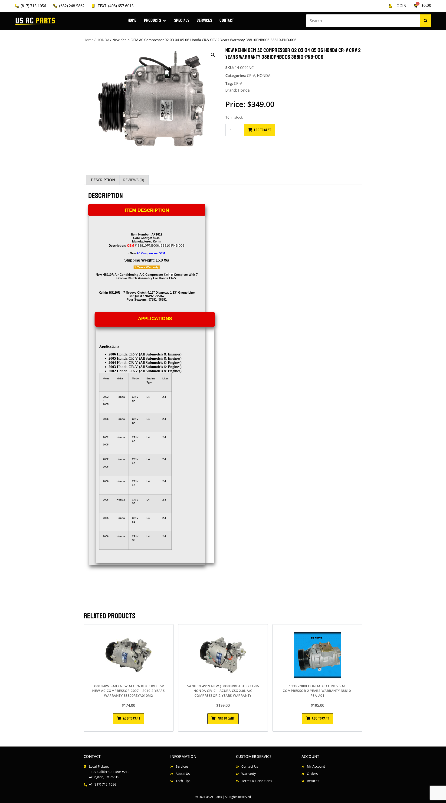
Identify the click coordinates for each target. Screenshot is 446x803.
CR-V (251, 75)
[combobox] (363, 20)
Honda (244, 90)
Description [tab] (103, 179)
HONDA (103, 39)
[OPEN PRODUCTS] (164, 20)
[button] (213, 55)
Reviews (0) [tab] (133, 179)
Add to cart (262, 130)
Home (88, 39)
